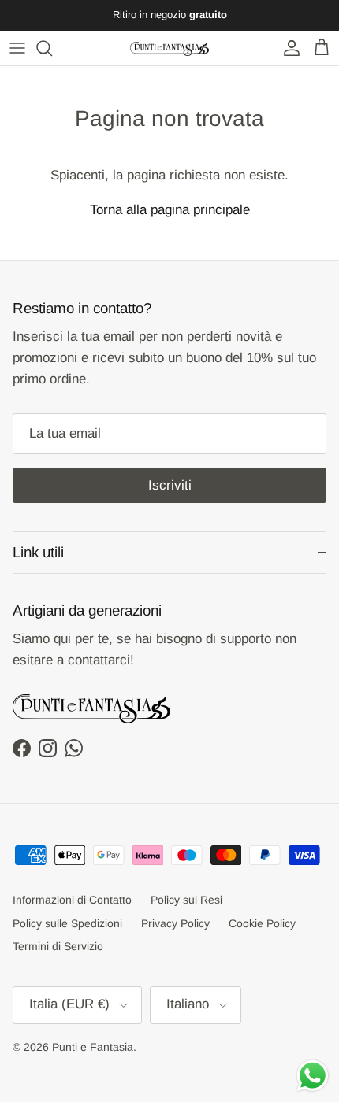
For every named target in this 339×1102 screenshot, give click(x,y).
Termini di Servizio (58, 946)
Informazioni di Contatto (72, 899)
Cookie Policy (262, 923)
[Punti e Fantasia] (169, 48)
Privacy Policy (175, 923)
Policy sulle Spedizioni (67, 923)
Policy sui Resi (186, 899)
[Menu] (17, 48)
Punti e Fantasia (92, 1047)
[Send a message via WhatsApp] (312, 1075)
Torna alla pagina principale (170, 209)
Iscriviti (170, 485)
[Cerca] (52, 48)
